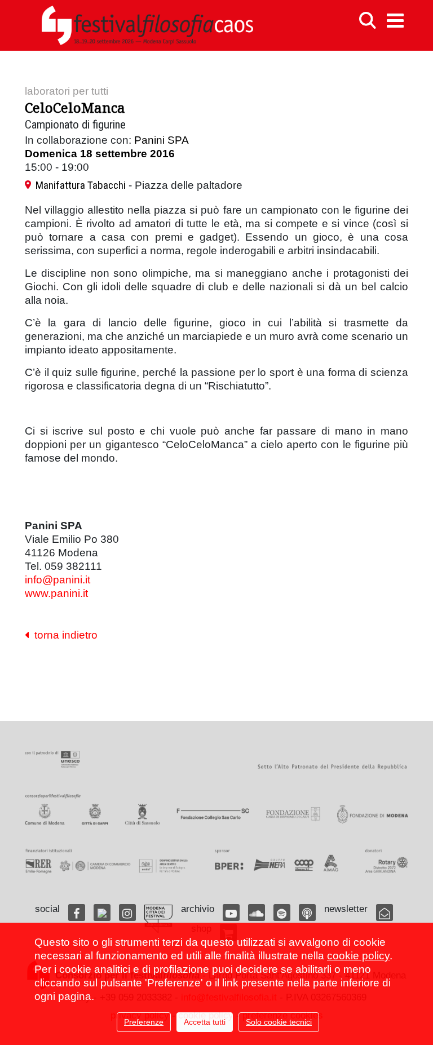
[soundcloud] (256, 912)
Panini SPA (161, 140)
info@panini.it (57, 580)
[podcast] (307, 912)
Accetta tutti (205, 1021)
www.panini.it (56, 593)
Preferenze (144, 1021)
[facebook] (76, 912)
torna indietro (63, 635)
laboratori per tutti (66, 91)
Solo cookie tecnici (279, 1021)
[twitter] (102, 912)
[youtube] (231, 912)
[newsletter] (384, 912)
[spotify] (281, 912)
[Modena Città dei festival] (158, 919)
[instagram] (127, 912)
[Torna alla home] (147, 25)
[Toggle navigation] (395, 20)
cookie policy (358, 956)
